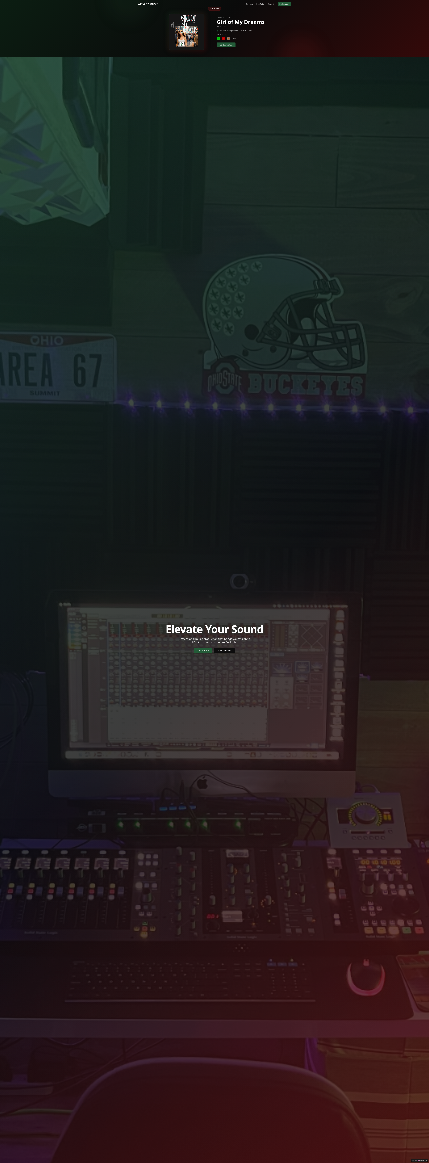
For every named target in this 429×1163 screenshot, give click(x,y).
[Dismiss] (426, 1160)
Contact (270, 4)
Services (249, 4)
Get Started (203, 650)
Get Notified (227, 45)
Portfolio (260, 4)
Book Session (284, 4)
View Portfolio (224, 650)
